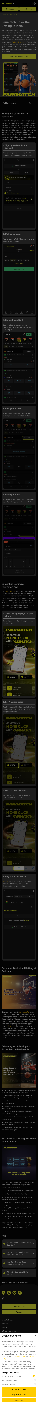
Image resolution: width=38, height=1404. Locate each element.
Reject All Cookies (19, 1395)
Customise (19, 1400)
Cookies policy (19, 1356)
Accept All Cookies (19, 1389)
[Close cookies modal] (35, 1335)
